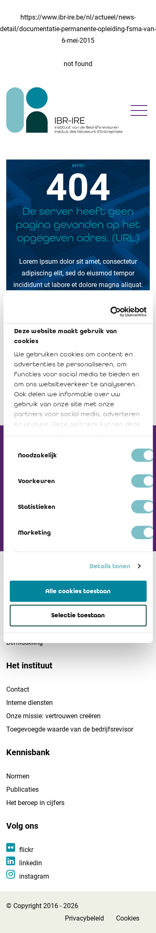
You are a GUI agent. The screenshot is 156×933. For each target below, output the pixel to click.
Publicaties (22, 789)
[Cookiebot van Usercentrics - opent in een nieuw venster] (111, 312)
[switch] (143, 480)
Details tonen (109, 566)
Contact (17, 689)
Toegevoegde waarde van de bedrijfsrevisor (69, 729)
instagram (34, 876)
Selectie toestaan (78, 615)
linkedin (30, 863)
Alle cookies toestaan (78, 590)
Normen (18, 776)
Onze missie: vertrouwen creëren (53, 716)
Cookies (127, 918)
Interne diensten (29, 703)
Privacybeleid (84, 918)
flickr (26, 850)
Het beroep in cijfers (35, 803)
